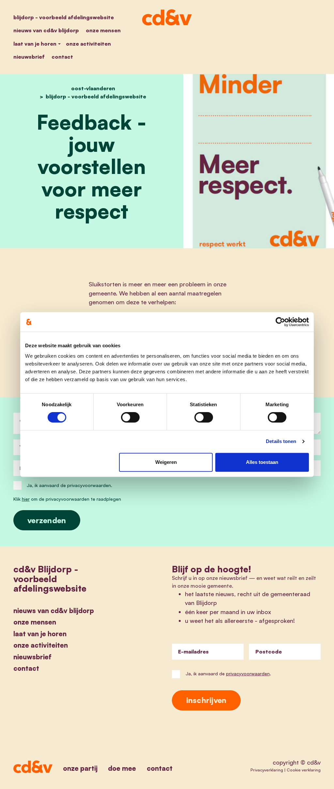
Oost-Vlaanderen (93, 88)
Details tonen (281, 441)
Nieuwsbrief (29, 56)
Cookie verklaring (304, 769)
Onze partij (80, 768)
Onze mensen (103, 30)
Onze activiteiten (88, 43)
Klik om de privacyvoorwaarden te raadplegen (67, 499)
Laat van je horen (34, 43)
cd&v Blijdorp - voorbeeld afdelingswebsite (49, 579)
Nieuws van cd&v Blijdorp (46, 30)
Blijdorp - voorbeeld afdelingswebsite (63, 17)
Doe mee (122, 768)
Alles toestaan (262, 462)
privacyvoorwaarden (248, 673)
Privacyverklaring (266, 769)
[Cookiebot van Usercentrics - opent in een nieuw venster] (280, 322)
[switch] (130, 417)
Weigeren (166, 462)
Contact (62, 56)
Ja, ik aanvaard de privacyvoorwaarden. (69, 485)
